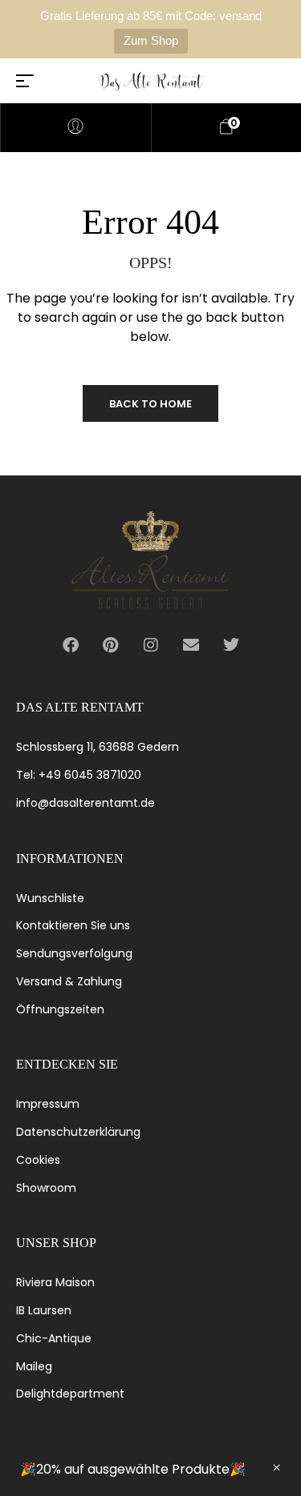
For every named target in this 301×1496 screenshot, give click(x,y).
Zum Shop (151, 40)
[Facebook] (71, 645)
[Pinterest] (111, 645)
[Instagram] (151, 645)
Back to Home (150, 403)
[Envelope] (191, 645)
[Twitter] (231, 645)
